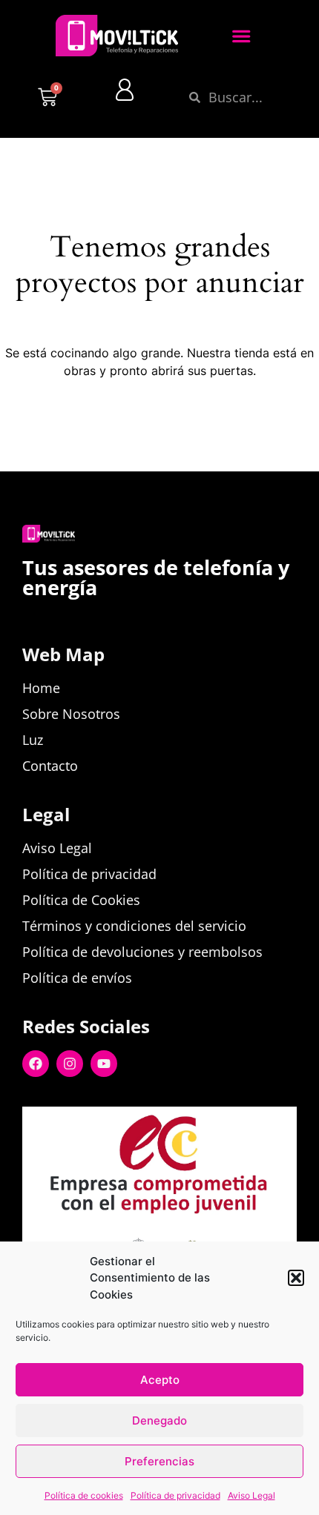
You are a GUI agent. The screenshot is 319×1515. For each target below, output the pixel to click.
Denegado (159, 1420)
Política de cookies (84, 1495)
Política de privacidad (175, 1495)
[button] (296, 1277)
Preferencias (159, 1461)
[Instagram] (69, 1063)
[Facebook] (35, 1063)
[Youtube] (104, 1063)
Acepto (160, 1380)
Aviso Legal (251, 1495)
